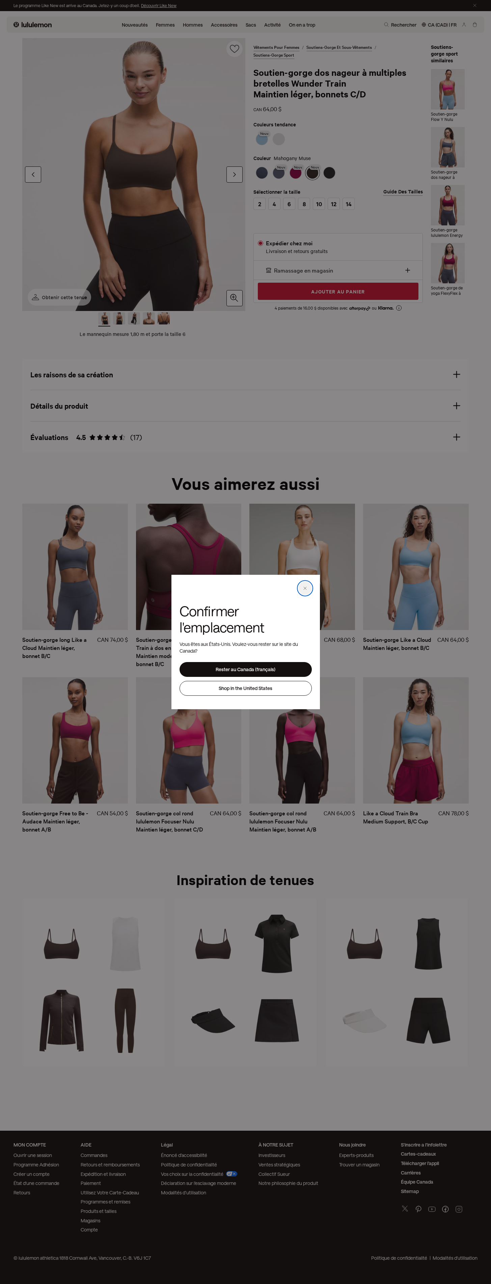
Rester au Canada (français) (245, 669)
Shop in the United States (245, 688)
